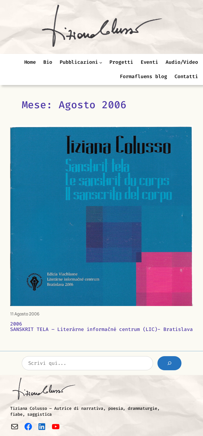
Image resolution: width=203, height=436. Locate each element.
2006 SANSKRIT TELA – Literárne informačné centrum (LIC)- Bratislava (101, 326)
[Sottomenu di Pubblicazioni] (100, 62)
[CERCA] (169, 363)
